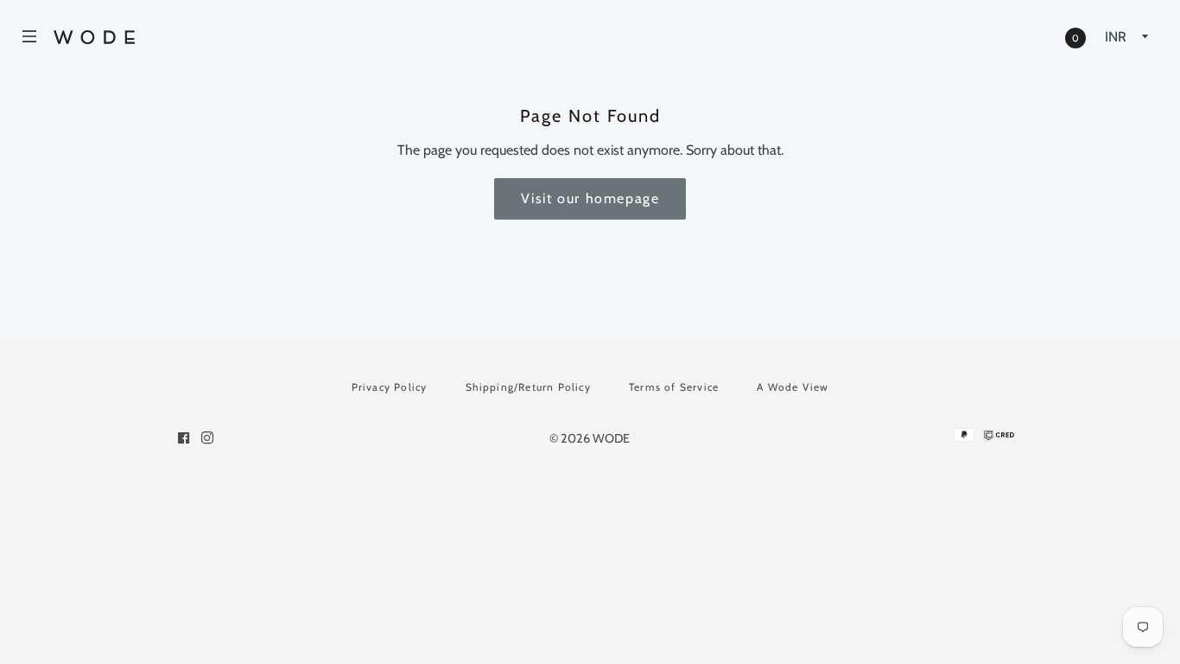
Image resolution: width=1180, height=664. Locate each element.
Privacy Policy (390, 386)
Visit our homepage (590, 198)
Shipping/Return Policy (528, 386)
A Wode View (792, 386)
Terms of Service (674, 386)
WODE (611, 438)
